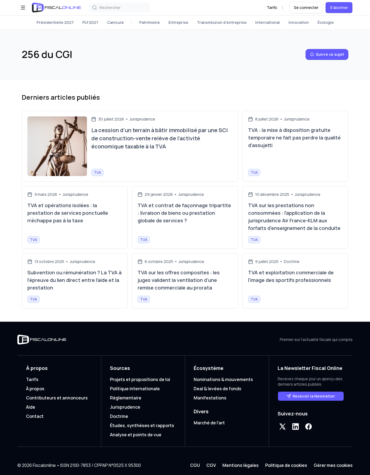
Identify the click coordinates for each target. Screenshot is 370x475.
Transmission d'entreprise (221, 22)
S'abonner (339, 7)
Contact (35, 416)
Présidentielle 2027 (55, 22)
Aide (30, 407)
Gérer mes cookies (333, 465)
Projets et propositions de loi (140, 379)
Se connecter (306, 7)
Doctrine (119, 416)
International (267, 22)
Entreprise (178, 22)
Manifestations (210, 398)
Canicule (115, 22)
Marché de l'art (209, 423)
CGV (211, 465)
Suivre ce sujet (330, 54)
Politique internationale (135, 389)
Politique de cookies (286, 465)
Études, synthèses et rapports (142, 425)
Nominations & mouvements (223, 379)
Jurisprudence (125, 407)
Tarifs (272, 7)
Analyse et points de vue (135, 435)
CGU (195, 465)
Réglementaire (125, 398)
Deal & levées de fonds (217, 389)
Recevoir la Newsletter (314, 396)
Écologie (325, 22)
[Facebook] (308, 426)
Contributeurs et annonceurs (57, 398)
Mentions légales (240, 465)
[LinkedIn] (295, 426)
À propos (35, 389)
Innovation (298, 22)
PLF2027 (90, 22)
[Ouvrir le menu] (23, 7)
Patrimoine (149, 22)
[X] (282, 426)
